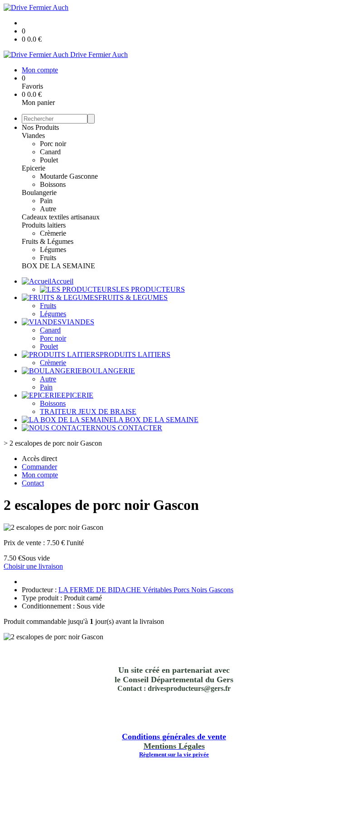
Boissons (53, 184)
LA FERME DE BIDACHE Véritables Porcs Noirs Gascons (145, 590)
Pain (46, 200)
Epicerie (33, 168)
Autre (48, 209)
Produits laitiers (44, 225)
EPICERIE (77, 395)
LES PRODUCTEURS (150, 289)
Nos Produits (40, 127)
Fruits (48, 257)
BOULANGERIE (108, 371)
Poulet (49, 160)
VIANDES (78, 322)
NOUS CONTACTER (129, 428)
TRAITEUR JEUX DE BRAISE (88, 411)
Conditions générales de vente (174, 736)
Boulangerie (39, 192)
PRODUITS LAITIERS (135, 354)
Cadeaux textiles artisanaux (61, 217)
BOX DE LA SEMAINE (58, 266)
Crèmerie (53, 233)
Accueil (62, 281)
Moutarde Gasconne (69, 176)
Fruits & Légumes (47, 241)
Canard (50, 152)
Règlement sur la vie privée (174, 754)
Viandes (33, 135)
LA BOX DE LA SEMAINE (156, 419)
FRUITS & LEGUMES (133, 297)
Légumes (53, 249)
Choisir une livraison (33, 566)
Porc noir (53, 143)
